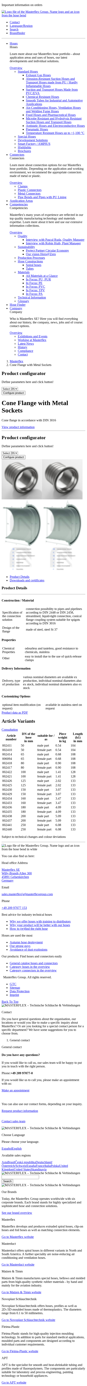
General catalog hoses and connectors (34, 963)
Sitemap (15, 987)
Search (7, 1181)
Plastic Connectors (29, 190)
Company (16, 308)
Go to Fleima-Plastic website (20, 1351)
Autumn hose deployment (26, 942)
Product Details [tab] (19, 576)
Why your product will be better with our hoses (40, 925)
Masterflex (16, 361)
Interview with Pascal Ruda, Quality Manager (55, 239)
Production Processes (31, 257)
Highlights (24, 147)
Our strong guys (20, 946)
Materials (24, 272)
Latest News (26, 343)
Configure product (13, 392)
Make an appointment (15, 1090)
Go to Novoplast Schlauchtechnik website (28, 1320)
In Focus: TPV (35, 290)
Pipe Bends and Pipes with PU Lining (42, 197)
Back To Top (10, 1001)
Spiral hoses (33, 265)
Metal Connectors (29, 193)
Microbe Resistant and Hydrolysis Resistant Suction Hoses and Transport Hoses (54, 120)
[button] (15, 22)
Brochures (24, 151)
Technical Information (32, 297)
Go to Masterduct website (18, 1264)
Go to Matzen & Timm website (21, 1292)
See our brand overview (17, 1212)
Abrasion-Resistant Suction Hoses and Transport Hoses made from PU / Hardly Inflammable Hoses (52, 82)
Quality (22, 236)
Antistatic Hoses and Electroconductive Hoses (55, 125)
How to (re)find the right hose (29, 928)
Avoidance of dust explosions (28, 949)
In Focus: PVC (35, 286)
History (22, 347)
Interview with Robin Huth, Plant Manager (53, 243)
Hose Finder (17, 304)
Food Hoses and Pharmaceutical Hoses (51, 115)
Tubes (30, 268)
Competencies (19, 204)
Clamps (23, 186)
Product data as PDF (15, 712)
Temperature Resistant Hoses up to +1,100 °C (55, 133)
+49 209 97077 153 (14, 907)
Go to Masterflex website (18, 1237)
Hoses (14, 43)
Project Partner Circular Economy (47, 250)
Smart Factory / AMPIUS (34, 143)
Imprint (14, 995)
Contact (23, 354)
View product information (18, 427)
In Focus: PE (34, 283)
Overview (16, 68)
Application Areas (21, 200)
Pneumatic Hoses (37, 129)
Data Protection (20, 991)
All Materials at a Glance (42, 275)
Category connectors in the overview (33, 970)
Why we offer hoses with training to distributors (40, 921)
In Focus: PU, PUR (38, 279)
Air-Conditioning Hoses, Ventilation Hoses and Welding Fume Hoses (53, 109)
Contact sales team (13, 1121)
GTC (13, 984)
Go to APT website (14, 1382)
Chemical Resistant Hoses (42, 97)
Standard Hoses (28, 71)
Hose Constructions (30, 261)
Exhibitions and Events (32, 336)
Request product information (20, 1111)
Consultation (10, 729)
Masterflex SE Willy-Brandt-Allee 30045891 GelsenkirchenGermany (17, 875)
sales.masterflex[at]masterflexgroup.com (27, 894)
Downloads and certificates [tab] (27, 580)
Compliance (25, 351)
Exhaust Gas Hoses (38, 75)
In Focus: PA (34, 294)
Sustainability (26, 247)
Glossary (23, 301)
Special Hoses (27, 136)
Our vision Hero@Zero (41, 254)
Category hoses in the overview (30, 966)
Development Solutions (33, 140)
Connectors (17, 154)
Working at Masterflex (32, 340)
